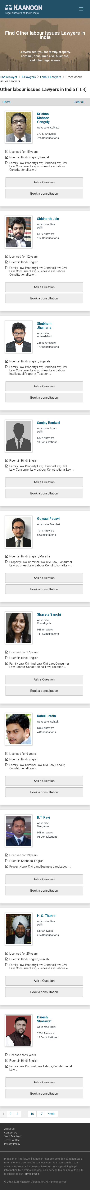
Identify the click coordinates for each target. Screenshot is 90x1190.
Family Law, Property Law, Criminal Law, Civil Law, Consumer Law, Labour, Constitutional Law (40, 468)
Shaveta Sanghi (49, 614)
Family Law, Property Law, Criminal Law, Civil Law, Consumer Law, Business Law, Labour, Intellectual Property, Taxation (38, 370)
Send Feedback (13, 1136)
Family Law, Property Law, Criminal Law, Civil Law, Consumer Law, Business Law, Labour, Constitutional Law (38, 166)
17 (40, 1114)
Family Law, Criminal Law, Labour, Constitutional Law (40, 1068)
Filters (6, 102)
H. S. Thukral (46, 916)
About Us (9, 1128)
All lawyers (29, 77)
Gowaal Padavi (48, 519)
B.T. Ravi (43, 817)
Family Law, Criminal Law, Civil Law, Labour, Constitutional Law (37, 766)
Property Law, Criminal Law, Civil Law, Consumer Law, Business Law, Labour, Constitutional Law (40, 563)
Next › (51, 1114)
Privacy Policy (12, 1144)
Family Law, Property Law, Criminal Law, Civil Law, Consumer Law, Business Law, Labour (38, 966)
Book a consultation (44, 193)
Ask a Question (44, 182)
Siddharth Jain (48, 219)
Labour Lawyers (50, 77)
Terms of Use (12, 1140)
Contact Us (10, 1132)
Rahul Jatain (46, 716)
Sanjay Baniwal (48, 423)
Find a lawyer (8, 77)
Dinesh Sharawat (44, 1019)
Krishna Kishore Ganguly (43, 118)
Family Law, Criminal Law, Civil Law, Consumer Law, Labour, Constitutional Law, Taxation (39, 665)
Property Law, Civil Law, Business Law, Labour (39, 866)
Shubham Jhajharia (44, 326)
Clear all (79, 102)
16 (32, 1114)
